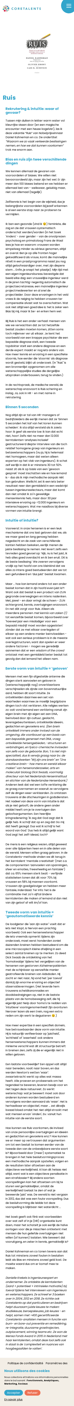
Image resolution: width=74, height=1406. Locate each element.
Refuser (32, 1393)
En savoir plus (13, 1399)
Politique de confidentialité (25, 1363)
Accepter (13, 1393)
